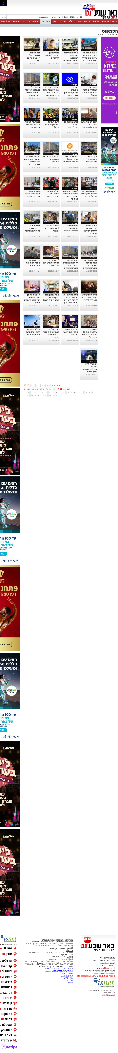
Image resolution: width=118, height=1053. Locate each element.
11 (61, 393)
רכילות (35, 21)
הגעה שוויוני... (35, 127)
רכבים (26, 963)
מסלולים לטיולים (67, 973)
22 (28, 395)
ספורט (96, 21)
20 (93, 393)
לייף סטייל (34, 961)
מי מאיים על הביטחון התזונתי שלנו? (52, 124)
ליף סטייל (53, 949)
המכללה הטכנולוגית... (70, 231)
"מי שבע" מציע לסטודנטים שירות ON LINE (51, 263)
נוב (64, 389)
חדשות (105, 21)
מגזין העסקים (67, 954)
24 (35, 395)
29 (53, 395)
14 (71, 393)
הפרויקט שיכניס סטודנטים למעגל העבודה (70, 332)
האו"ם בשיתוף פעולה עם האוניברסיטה (52, 193)
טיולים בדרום (68, 975)
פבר (28, 389)
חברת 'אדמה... (72, 127)
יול (47, 389)
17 (82, 393)
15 (75, 393)
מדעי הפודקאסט (89, 295)
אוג (51, 389)
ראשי (114, 21)
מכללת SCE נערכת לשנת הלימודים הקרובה (32, 228)
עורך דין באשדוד (67, 977)
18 (86, 393)
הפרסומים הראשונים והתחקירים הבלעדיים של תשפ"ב (53, 943)
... (58, 61)
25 (39, 395)
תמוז (55, 21)
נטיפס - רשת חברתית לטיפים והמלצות (59, 968)
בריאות (16, 21)
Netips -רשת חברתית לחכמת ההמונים (59, 972)
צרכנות (26, 21)
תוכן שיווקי (55, 956)
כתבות (70, 949)
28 (50, 395)
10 (57, 393)
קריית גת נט (68, 979)
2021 (33, 385)
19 (89, 393)
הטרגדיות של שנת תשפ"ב (45, 945)
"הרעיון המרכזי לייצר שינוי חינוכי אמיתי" (51, 228)
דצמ (68, 389)
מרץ (32, 389)
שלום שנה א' (34, 191)
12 (64, 393)
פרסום (70, 982)
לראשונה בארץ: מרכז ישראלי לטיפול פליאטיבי (70, 159)
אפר (36, 389)
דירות (33, 963)
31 (61, 395)
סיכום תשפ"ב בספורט (65, 942)
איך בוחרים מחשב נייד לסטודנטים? (91, 159)
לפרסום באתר (44, 17)
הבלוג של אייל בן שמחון (64, 952)
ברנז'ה (44, 965)
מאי (40, 389)
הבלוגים (69, 951)
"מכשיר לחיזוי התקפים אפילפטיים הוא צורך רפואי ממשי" (90, 369)
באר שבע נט (112, 34)
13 (68, 393)
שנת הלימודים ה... (90, 196)
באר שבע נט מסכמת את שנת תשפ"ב (57, 940)
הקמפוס (46, 21)
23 (32, 395)
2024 (48, 385)
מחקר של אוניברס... (90, 127)
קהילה (87, 21)
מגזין (79, 21)
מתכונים (62, 949)
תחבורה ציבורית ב (57, 967)
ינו (24, 389)
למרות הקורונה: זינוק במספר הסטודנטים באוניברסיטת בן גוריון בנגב (89, 265)
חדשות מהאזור (54, 960)
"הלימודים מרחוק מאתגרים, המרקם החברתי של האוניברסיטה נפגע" (32, 161)
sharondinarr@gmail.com (104, 973)
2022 (38, 385)
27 (46, 395)
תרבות (63, 21)
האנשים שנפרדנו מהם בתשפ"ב (43, 942)
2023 (43, 385)
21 (25, 395)
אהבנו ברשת (68, 963)
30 (57, 395)
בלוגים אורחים (34, 952)
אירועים (70, 965)
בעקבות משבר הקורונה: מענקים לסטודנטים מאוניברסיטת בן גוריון (70, 265)
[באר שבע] (100, 18)
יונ (44, 389)
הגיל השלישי (43, 967)
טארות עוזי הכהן (47, 952)
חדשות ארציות (67, 960)
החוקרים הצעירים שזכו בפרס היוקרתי (51, 159)
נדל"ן (71, 21)
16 (79, 393)
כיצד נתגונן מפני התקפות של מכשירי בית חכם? (51, 297)
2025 (53, 385)
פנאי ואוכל (53, 965)
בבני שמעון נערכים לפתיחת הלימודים (52, 55)
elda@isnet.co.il (108, 995)
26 (43, 395)
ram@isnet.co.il (107, 963)
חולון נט (70, 980)
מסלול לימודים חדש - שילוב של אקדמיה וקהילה (33, 332)
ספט (55, 389)
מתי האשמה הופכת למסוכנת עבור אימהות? (33, 263)
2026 (58, 385)
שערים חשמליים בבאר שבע (63, 970)
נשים (26, 961)
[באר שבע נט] (98, 951)
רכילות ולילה (45, 961)
